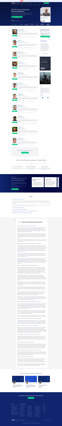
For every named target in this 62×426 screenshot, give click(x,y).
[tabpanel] (45, 91)
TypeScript (22, 69)
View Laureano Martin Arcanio (46, 12)
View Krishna (14, 144)
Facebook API (21, 90)
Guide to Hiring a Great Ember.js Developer (44, 41)
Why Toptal (44, 406)
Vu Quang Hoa (20, 82)
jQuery (32, 48)
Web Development (22, 58)
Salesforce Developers (37, 412)
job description (34, 303)
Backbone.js (29, 48)
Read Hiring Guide (45, 53)
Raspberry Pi (20, 101)
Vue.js (26, 36)
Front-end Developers (22, 407)
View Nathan (14, 100)
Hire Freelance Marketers (14, 408)
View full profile (14, 31)
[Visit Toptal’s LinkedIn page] (44, 420)
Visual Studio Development (31, 47)
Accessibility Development (28, 79)
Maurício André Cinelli (20, 72)
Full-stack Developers (22, 406)
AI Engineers (21, 412)
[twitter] (15, 223)
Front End (34, 68)
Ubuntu (27, 101)
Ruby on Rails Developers (38, 411)
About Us (44, 411)
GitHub (24, 68)
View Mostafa (14, 111)
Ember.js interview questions (23, 320)
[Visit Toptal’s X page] (46, 420)
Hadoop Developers (29, 408)
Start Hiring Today (15, 189)
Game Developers (29, 407)
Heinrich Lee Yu (20, 51)
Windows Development (25, 47)
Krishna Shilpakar (20, 138)
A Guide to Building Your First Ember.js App (43, 386)
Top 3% (19, 10)
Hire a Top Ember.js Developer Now (17, 16)
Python (24, 36)
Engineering (14, 384)
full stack (29, 304)
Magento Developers (29, 414)
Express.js (25, 69)
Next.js (31, 68)
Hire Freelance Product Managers (15, 413)
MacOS (21, 47)
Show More (19, 67)
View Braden (14, 133)
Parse (24, 101)
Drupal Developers (29, 406)
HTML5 (34, 36)
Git (35, 321)
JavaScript (29, 36)
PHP (26, 305)
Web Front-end (18, 384)
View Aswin (15, 122)
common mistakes (35, 323)
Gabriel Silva (19, 61)
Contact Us (44, 407)
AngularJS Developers (22, 414)
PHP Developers (37, 406)
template (37, 303)
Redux (27, 69)
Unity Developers (37, 414)
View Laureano (14, 35)
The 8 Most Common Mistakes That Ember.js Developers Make (18, 386)
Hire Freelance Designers (14, 407)
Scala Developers (37, 413)
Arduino (22, 101)
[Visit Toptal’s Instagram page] (50, 420)
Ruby (28, 58)
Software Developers (22, 408)
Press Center (44, 408)
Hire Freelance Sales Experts (14, 414)
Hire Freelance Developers (14, 406)
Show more (41, 93)
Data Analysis (32, 90)
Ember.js (19, 36)
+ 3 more (36, 48)
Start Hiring (25, 152)
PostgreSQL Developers (37, 407)
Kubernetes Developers (30, 413)
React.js (22, 36)
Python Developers (37, 408)
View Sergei (15, 46)
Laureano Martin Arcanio (45, 17)
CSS (36, 36)
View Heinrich (14, 57)
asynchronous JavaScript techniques (21, 260)
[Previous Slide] (42, 97)
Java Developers (29, 411)
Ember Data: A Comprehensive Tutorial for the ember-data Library (31, 386)
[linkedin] (15, 222)
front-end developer (29, 303)
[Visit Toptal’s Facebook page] (48, 420)
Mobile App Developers (22, 411)
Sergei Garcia (19, 40)
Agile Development (20, 48)
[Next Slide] (47, 97)
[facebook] (15, 225)
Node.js (31, 36)
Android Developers (22, 413)
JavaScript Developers (29, 412)
